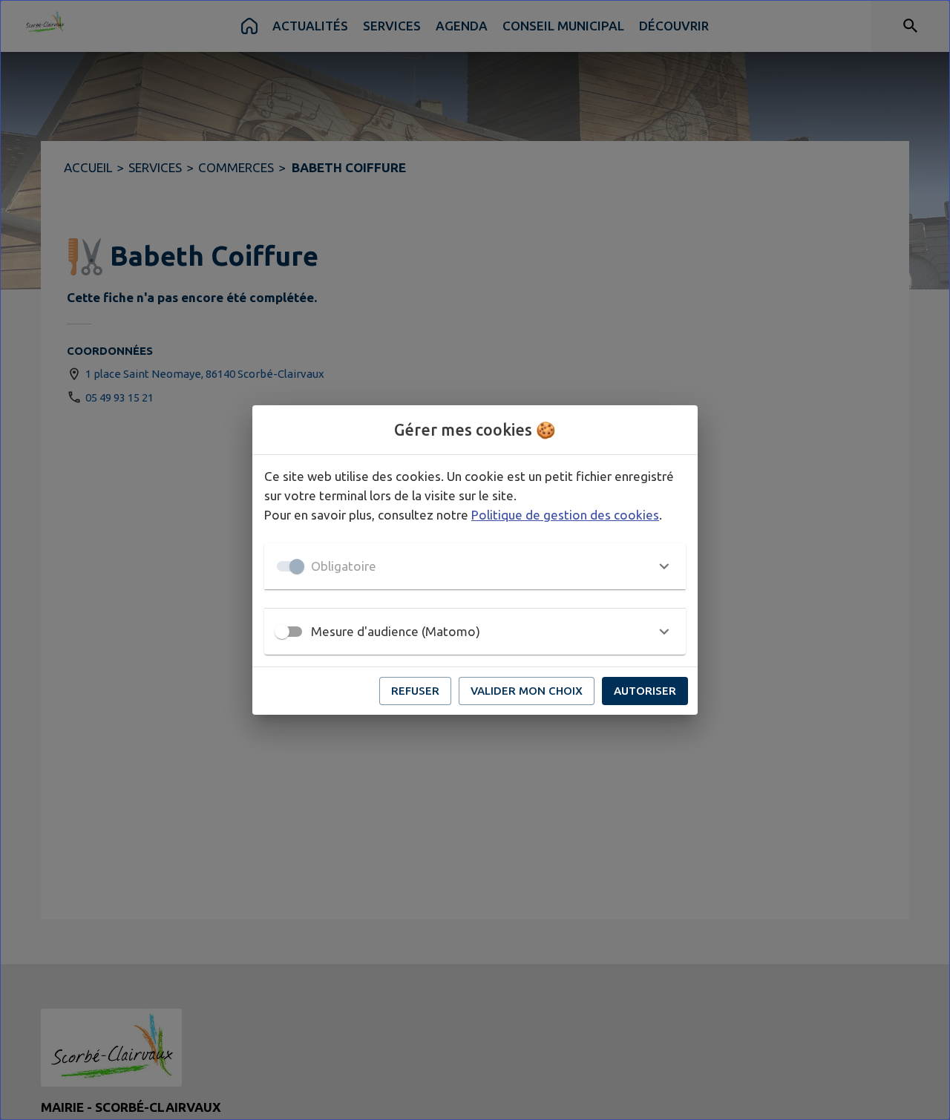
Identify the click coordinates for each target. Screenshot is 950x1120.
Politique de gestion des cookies (565, 515)
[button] (475, 566)
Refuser (415, 690)
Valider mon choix (527, 690)
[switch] (282, 632)
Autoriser (645, 690)
